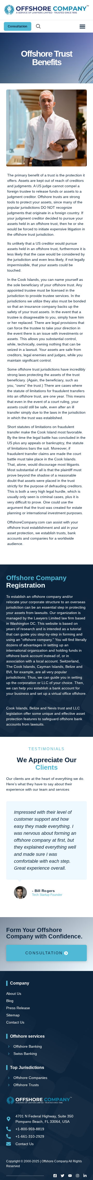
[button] (82, 26)
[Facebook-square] (55, 1175)
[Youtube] (70, 1175)
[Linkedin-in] (85, 1175)
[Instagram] (77, 1175)
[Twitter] (62, 1175)
